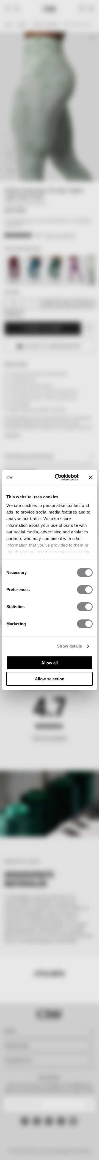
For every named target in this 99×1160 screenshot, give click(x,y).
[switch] (85, 589)
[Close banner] (91, 477)
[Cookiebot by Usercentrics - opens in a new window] (58, 477)
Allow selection (49, 679)
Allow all (49, 663)
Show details (69, 646)
